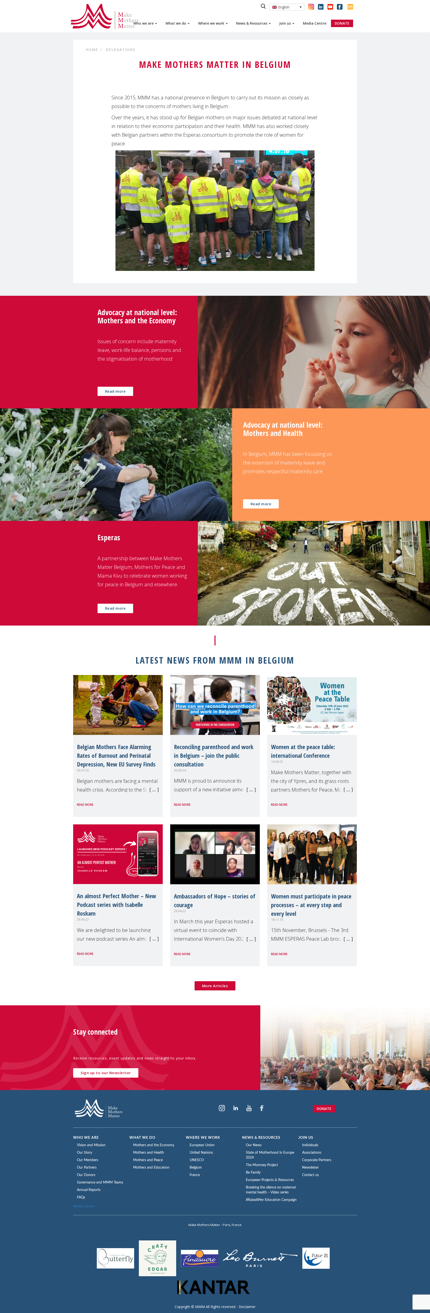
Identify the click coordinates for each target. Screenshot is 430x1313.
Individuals (310, 1145)
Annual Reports (89, 1190)
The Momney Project (262, 1165)
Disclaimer (247, 1306)
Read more (115, 391)
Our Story (84, 1152)
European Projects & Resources (270, 1180)
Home (92, 49)
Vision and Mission (91, 1145)
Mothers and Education (151, 1167)
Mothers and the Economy (153, 1145)
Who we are (144, 23)
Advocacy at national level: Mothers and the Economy (137, 316)
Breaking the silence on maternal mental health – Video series (271, 1190)
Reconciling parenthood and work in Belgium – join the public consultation (213, 755)
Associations (311, 1152)
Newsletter (310, 1167)
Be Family (253, 1172)
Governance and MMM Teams (100, 1182)
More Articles (215, 985)
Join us (285, 23)
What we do (176, 23)
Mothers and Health (148, 1152)
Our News (254, 1145)
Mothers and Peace (148, 1160)
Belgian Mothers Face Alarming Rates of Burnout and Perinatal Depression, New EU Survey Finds (116, 755)
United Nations (201, 1152)
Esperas (109, 537)
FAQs (81, 1197)
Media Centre (314, 23)
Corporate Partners (316, 1160)
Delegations (120, 49)
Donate (324, 1108)
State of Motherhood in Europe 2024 (270, 1155)
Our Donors (86, 1175)
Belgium (196, 1167)
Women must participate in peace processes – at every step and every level (311, 905)
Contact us (310, 1175)
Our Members (87, 1160)
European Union (202, 1145)
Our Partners (87, 1167)
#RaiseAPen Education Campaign (271, 1200)
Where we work (211, 23)
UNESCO (197, 1160)
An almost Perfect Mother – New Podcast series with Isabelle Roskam (116, 904)
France (195, 1175)
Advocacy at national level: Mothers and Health (283, 429)
